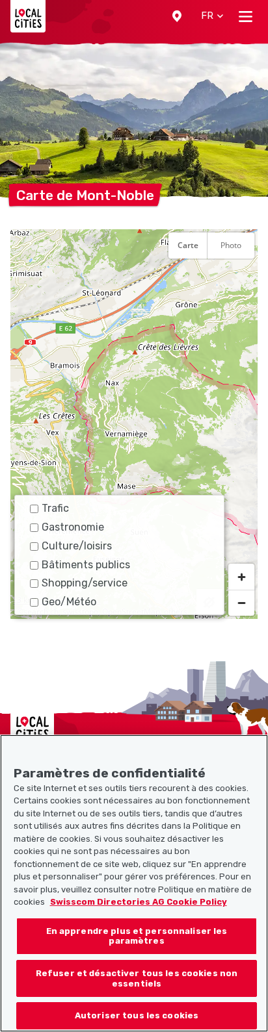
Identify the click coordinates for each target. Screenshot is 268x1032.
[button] (176, 16)
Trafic (55, 508)
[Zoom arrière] (241, 603)
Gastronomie (73, 527)
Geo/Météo (69, 602)
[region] (134, 424)
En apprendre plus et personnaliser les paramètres (137, 936)
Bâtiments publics (86, 565)
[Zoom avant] (241, 577)
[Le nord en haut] (241, 277)
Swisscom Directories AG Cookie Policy (138, 902)
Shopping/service (84, 583)
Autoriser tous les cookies (136, 1015)
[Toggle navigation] (246, 16)
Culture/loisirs (77, 546)
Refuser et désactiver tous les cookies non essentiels (136, 978)
